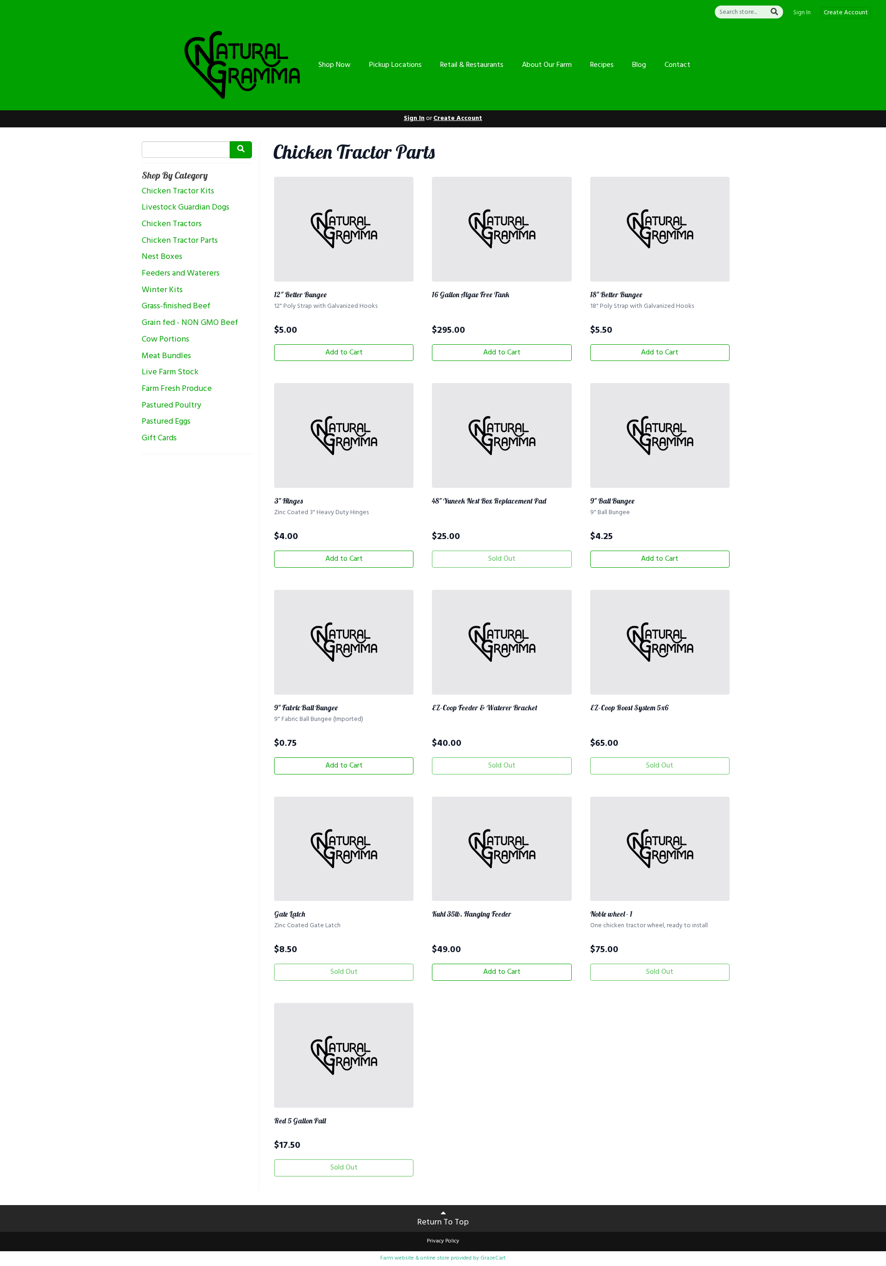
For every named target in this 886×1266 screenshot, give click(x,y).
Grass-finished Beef (176, 306)
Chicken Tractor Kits (178, 192)
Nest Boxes (162, 257)
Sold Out (501, 559)
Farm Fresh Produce (177, 389)
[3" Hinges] (343, 435)
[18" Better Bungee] (660, 229)
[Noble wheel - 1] (660, 849)
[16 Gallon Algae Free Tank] (501, 229)
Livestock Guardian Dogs (185, 208)
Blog (639, 65)
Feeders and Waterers (181, 274)
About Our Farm (547, 65)
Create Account (846, 12)
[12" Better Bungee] (343, 229)
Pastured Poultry (171, 406)
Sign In (802, 13)
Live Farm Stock (170, 372)
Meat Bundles (166, 356)
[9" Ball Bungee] (660, 435)
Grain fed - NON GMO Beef (190, 323)
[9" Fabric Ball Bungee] (343, 642)
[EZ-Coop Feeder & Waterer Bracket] (501, 642)
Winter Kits (162, 290)
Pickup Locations (395, 65)
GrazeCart (493, 1258)
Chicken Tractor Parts (180, 241)
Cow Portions (165, 340)
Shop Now (334, 65)
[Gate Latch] (343, 849)
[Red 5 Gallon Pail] (343, 1055)
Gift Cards (159, 438)
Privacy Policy (443, 1241)
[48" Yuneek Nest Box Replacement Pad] (501, 435)
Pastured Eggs (166, 422)
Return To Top (443, 1222)
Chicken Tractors (172, 224)
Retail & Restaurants (471, 65)
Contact (677, 65)
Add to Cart (344, 353)
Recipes (602, 65)
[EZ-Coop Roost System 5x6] (660, 642)
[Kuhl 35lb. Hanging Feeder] (501, 849)
